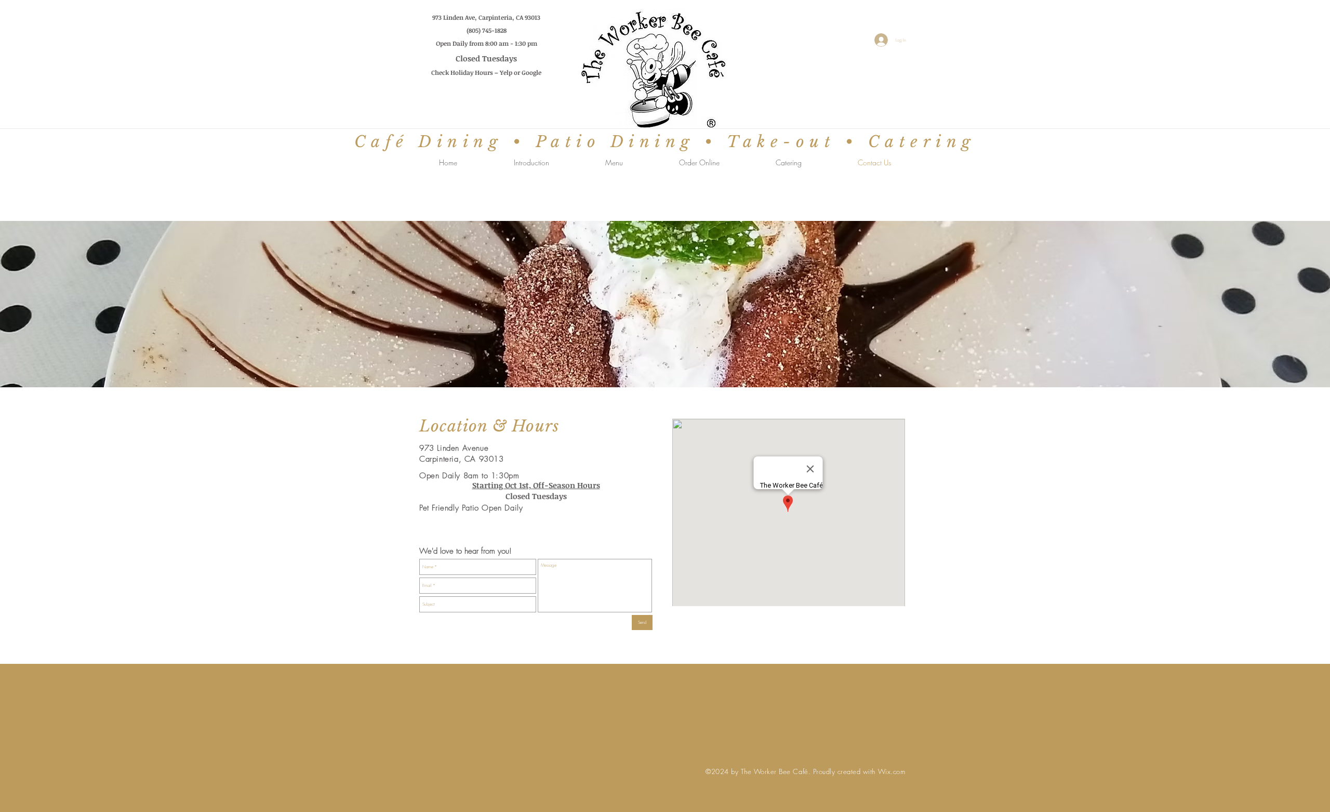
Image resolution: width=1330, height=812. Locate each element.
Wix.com (892, 771)
